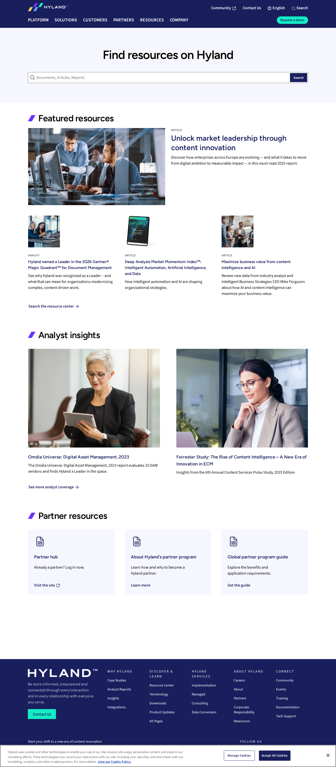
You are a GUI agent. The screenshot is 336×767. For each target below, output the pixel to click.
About (238, 689)
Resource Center (161, 685)
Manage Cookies (239, 755)
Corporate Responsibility (244, 710)
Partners (240, 698)
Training (282, 698)
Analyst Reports (119, 689)
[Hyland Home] (48, 8)
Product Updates (162, 712)
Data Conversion (204, 712)
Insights (113, 698)
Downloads (157, 703)
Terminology (158, 694)
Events (281, 689)
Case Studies (116, 680)
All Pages (156, 721)
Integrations (116, 707)
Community (285, 680)
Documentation (287, 707)
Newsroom (242, 721)
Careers (239, 680)
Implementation (204, 685)
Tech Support (286, 716)
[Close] (328, 755)
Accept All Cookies (275, 755)
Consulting (200, 703)
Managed (198, 694)
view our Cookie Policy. (114, 762)
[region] (168, 756)
